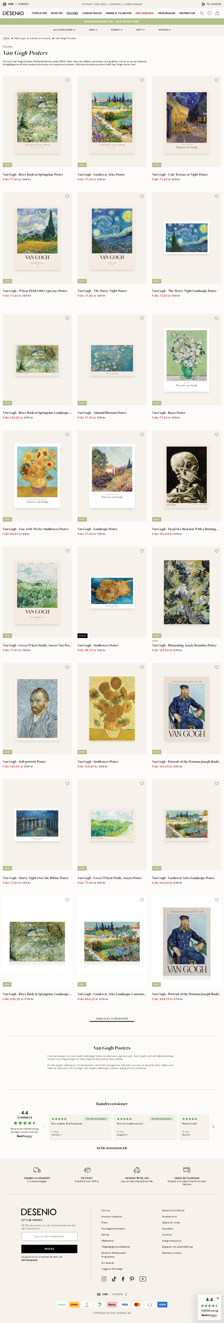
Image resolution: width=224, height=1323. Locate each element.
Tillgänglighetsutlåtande (116, 1246)
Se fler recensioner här (112, 1147)
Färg (92, 29)
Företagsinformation (113, 1228)
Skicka (49, 1248)
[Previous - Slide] (44, 1127)
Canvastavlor (92, 13)
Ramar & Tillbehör (118, 13)
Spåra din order (171, 1222)
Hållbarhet (108, 1240)
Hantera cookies (172, 1252)
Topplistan (39, 13)
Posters (72, 13)
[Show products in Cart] (217, 13)
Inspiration (187, 13)
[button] (209, 1307)
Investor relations (112, 1216)
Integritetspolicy (172, 1240)
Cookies (167, 1234)
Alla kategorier (63, 29)
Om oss (106, 1210)
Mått (139, 29)
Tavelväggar (166, 13)
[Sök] (202, 13)
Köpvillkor (168, 1228)
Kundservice (169, 1216)
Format (115, 29)
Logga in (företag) (112, 1268)
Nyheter (56, 13)
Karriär (106, 1234)
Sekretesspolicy (29, 1260)
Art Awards (108, 1262)
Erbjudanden (144, 13)
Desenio (122, 1313)
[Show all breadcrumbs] (6, 38)
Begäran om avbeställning (177, 1246)
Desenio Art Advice (173, 1210)
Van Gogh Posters (65, 38)
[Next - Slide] (213, 1127)
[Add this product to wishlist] (67, 80)
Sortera (164, 29)
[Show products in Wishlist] (210, 13)
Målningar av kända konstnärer (33, 38)
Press (105, 1222)
